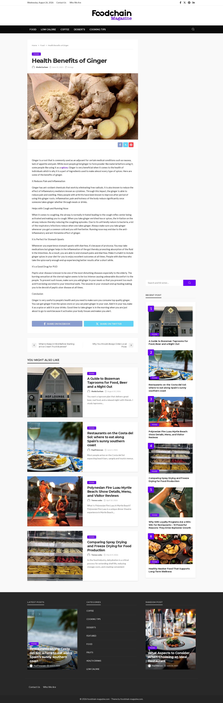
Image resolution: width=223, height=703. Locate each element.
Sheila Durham (42, 67)
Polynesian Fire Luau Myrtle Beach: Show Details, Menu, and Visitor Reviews (109, 492)
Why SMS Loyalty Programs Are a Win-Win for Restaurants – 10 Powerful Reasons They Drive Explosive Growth (170, 525)
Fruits (89, 652)
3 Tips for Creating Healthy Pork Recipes (169, 659)
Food (33, 29)
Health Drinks (93, 661)
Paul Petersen (97, 450)
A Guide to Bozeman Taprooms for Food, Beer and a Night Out (107, 383)
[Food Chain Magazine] (111, 15)
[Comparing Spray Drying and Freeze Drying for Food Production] (55, 556)
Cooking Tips (98, 29)
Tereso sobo (96, 500)
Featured (91, 636)
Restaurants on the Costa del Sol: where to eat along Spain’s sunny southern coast (110, 439)
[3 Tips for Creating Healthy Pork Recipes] (171, 639)
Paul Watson (157, 666)
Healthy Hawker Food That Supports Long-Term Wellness (169, 570)
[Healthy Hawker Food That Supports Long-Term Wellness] (171, 549)
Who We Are (75, 2)
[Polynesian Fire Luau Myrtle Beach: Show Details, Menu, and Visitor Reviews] (55, 501)
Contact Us (61, 2)
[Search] (193, 29)
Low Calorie (48, 29)
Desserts (79, 29)
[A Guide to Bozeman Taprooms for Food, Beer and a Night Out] (55, 392)
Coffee (65, 29)
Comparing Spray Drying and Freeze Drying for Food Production (109, 546)
